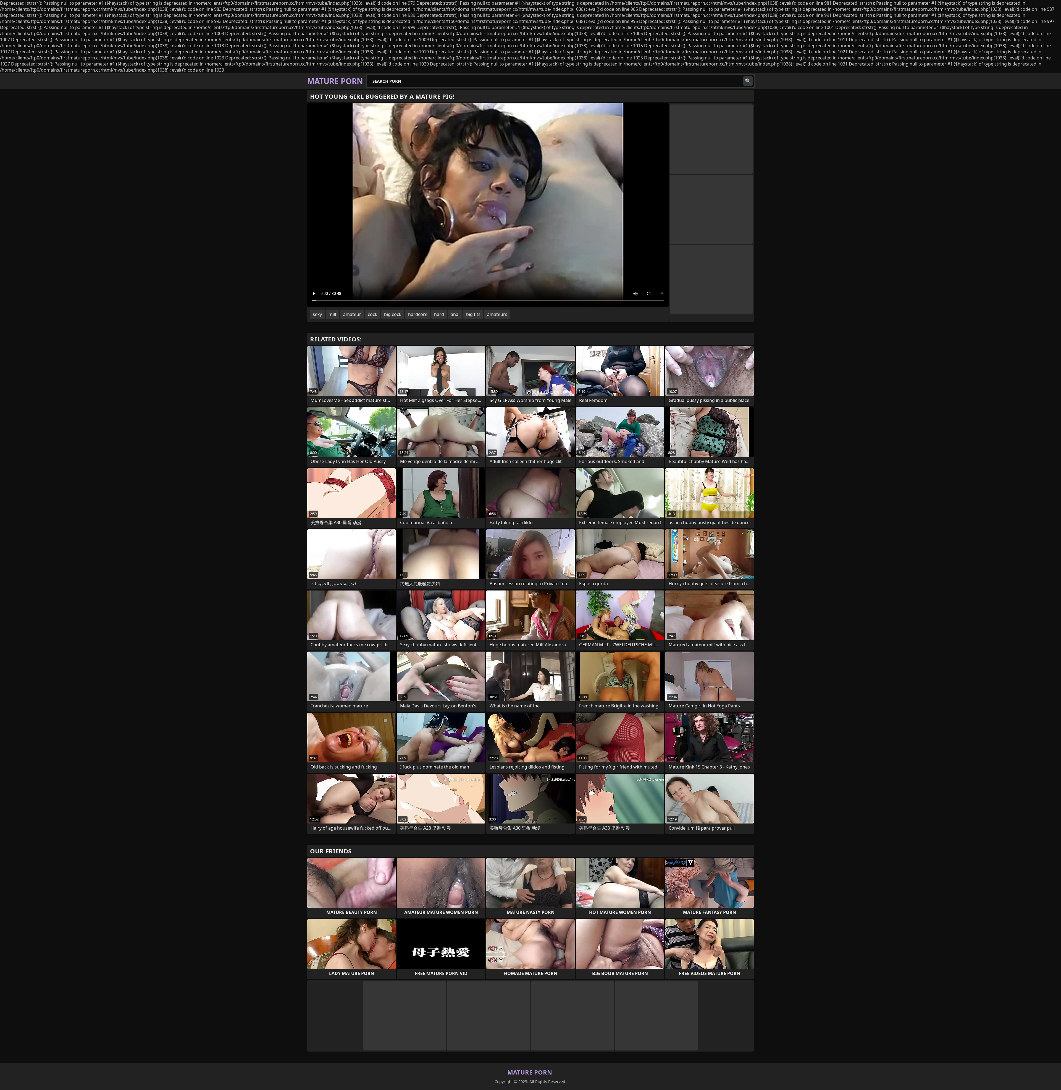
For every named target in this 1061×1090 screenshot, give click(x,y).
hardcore (417, 314)
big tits (473, 314)
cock (372, 314)
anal (455, 314)
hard (439, 314)
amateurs (497, 314)
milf (333, 314)
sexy (317, 314)
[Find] (748, 81)
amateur (352, 314)
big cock (392, 314)
